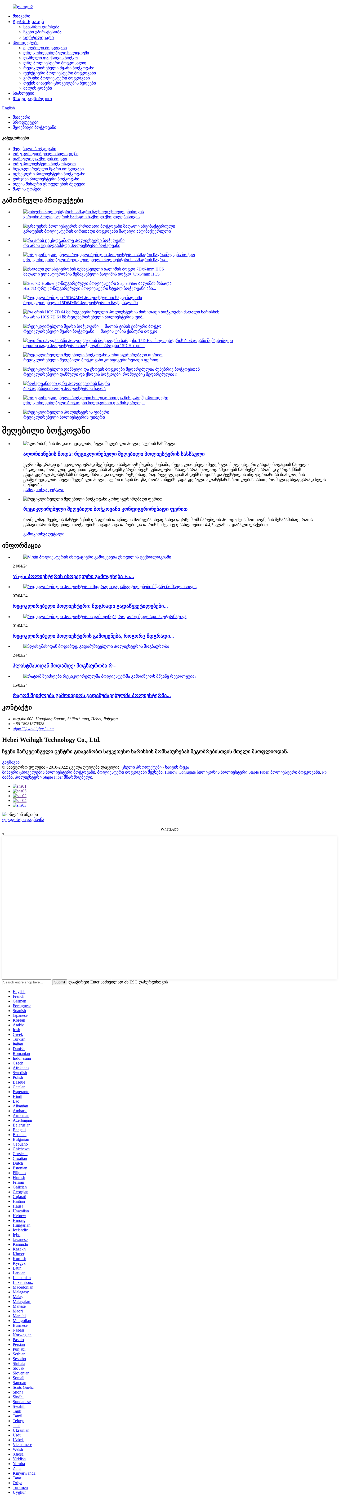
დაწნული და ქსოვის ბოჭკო (50, 58)
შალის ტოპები (37, 88)
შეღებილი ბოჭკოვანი (45, 48)
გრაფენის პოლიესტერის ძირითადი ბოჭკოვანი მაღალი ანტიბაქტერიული (97, 231)
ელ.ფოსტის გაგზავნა (23, 819)
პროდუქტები (25, 43)
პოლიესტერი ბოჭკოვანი (295, 772)
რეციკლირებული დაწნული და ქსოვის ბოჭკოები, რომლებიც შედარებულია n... (102, 374)
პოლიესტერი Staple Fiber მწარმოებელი (53, 777)
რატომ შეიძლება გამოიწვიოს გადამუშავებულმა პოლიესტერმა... (92, 695)
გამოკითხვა (35, 489)
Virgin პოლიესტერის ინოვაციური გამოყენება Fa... (73, 576)
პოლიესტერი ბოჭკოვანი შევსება (130, 772)
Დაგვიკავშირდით (32, 98)
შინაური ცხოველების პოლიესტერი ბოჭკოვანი (48, 772)
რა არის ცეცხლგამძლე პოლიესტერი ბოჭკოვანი (71, 245)
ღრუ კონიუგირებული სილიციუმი (56, 53)
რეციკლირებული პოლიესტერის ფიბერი (64, 417)
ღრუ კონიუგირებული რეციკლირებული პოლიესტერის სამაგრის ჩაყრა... (95, 260)
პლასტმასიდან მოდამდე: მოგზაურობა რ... (65, 665)
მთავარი (21, 16)
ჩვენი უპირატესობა (42, 32)
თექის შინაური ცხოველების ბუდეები (59, 83)
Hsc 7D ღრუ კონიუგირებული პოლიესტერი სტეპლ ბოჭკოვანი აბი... (89, 288)
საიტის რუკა (177, 767)
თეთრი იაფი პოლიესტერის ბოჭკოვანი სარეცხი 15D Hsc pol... (84, 345)
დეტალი (55, 489)
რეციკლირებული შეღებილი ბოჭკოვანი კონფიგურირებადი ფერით (90, 360)
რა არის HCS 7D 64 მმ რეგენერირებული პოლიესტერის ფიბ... (84, 317)
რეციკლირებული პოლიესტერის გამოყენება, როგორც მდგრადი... (93, 636)
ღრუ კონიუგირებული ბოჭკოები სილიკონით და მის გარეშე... (84, 403)
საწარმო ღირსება (41, 27)
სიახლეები (23, 93)
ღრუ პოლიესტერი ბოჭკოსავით (54, 63)
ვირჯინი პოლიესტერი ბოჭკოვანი (56, 78)
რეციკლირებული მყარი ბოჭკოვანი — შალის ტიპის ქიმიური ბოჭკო (90, 331)
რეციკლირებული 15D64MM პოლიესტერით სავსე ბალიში (80, 302)
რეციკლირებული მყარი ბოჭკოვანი (58, 68)
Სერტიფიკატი (38, 37)
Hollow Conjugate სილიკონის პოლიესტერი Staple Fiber (216, 772)
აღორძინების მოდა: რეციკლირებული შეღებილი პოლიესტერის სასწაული (114, 454)
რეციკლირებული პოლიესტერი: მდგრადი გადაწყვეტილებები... (90, 606)
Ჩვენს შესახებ (28, 21)
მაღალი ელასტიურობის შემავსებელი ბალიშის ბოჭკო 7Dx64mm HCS (91, 274)
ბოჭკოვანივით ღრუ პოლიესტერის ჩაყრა (64, 388)
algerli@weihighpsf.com (33, 728)
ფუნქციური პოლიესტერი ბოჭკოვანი (59, 73)
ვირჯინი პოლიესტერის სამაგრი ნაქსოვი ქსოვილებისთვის (81, 217)
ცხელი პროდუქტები (142, 767)
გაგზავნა (11, 762)
